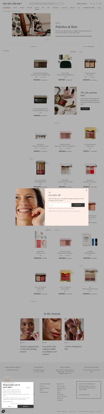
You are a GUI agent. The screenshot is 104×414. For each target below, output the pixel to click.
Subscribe (78, 205)
